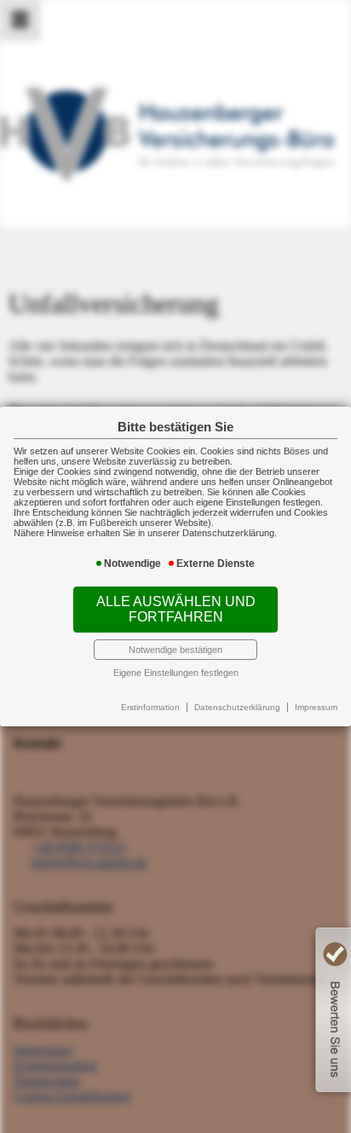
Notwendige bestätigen (175, 650)
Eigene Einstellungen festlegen (176, 673)
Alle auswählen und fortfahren (176, 609)
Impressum (316, 707)
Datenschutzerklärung (237, 707)
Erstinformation (150, 707)
